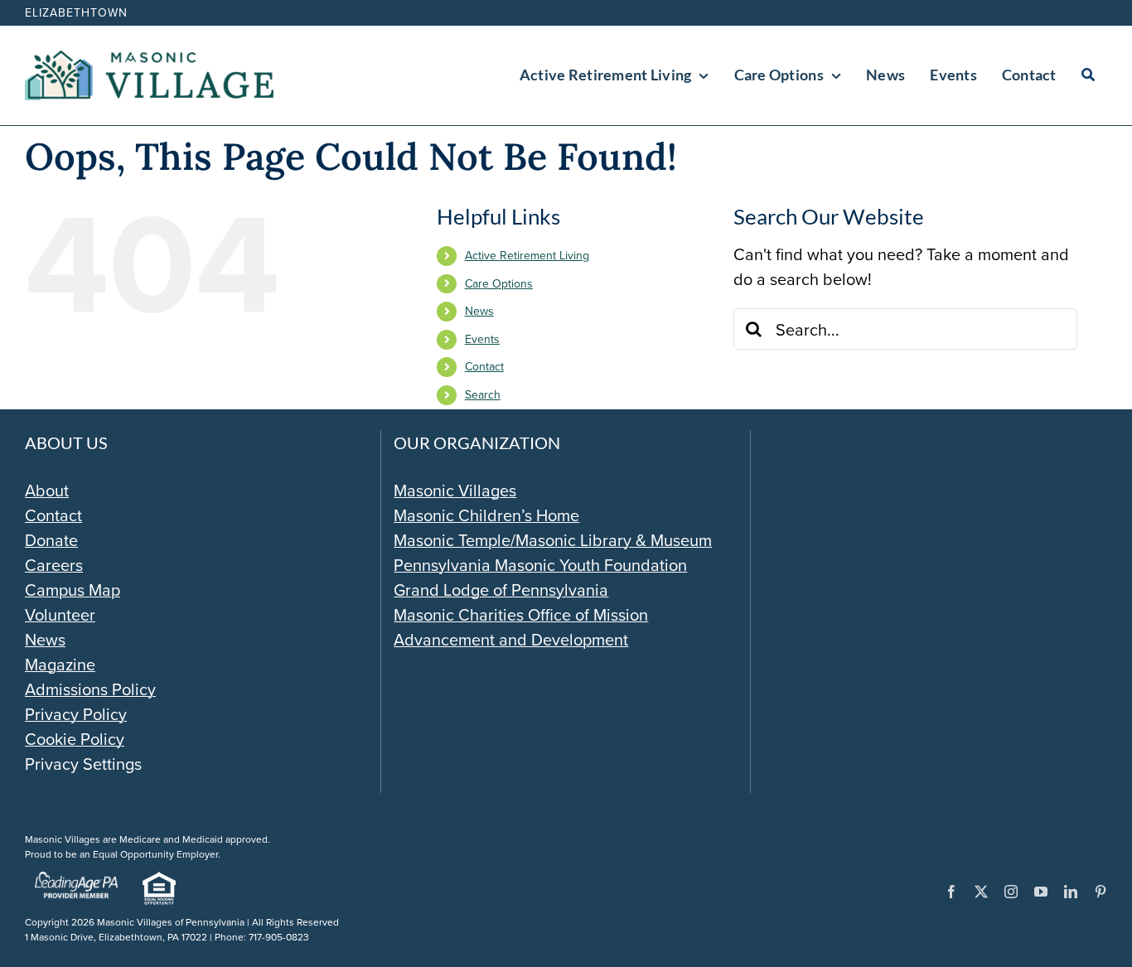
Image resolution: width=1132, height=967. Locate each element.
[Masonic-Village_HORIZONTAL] (149, 58)
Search (483, 394)
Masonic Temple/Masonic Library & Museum (553, 540)
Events (482, 339)
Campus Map (72, 590)
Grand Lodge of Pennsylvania (501, 590)
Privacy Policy (76, 714)
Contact (484, 366)
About (47, 490)
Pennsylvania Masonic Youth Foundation (540, 565)
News (479, 310)
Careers (54, 565)
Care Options (499, 283)
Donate (51, 540)
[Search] (1088, 75)
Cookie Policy (74, 739)
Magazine (60, 664)
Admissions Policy (90, 689)
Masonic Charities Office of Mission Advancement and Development (521, 626)
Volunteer (60, 614)
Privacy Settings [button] (83, 764)
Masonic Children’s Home (486, 515)
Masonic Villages (455, 490)
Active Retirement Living (527, 255)
